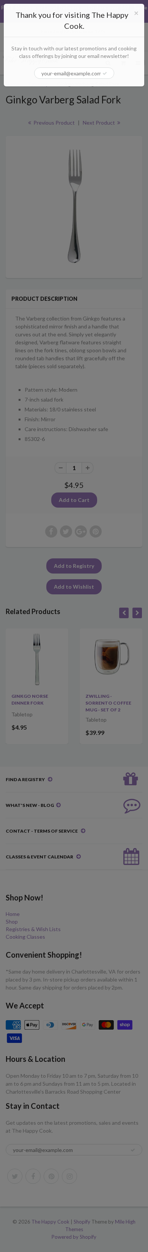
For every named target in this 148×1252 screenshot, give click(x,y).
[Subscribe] (104, 73)
